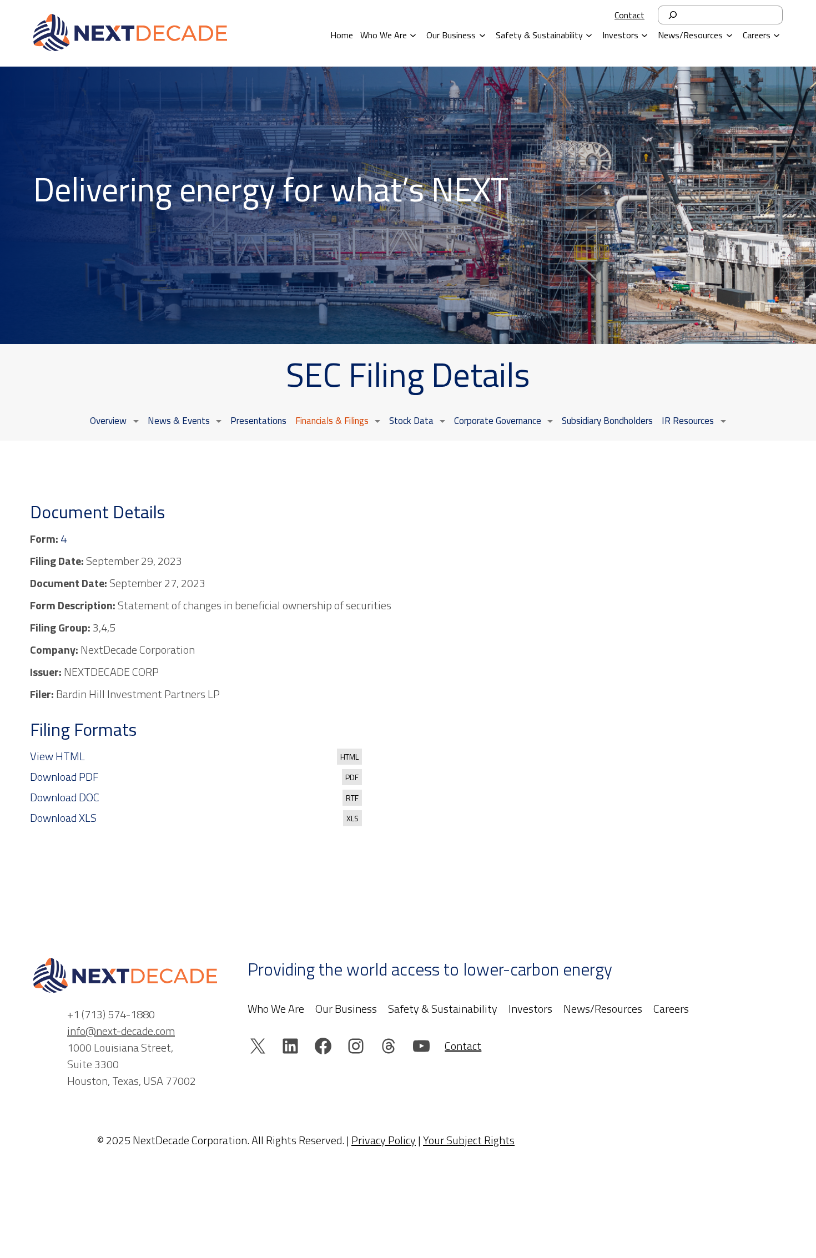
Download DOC (64, 797)
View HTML (57, 756)
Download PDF (64, 777)
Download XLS (63, 818)
